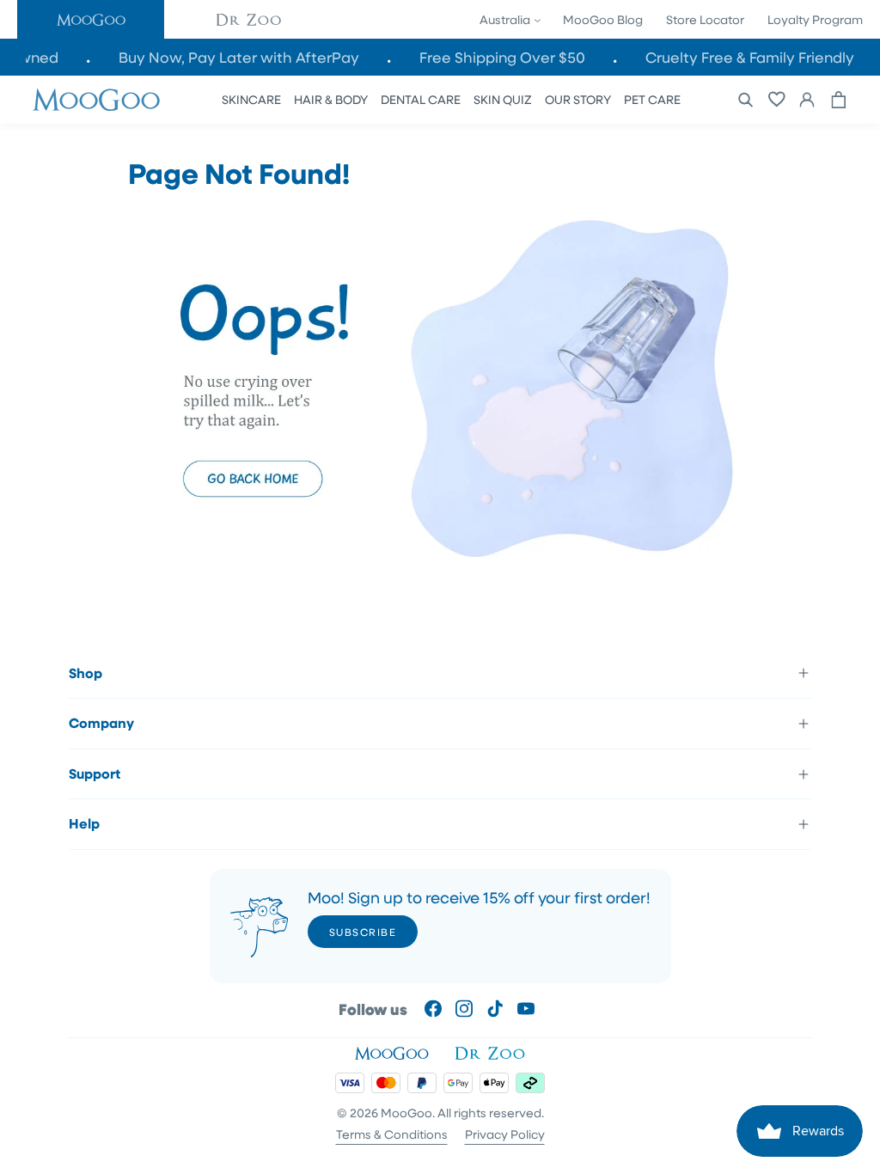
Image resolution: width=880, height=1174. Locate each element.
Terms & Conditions (392, 1134)
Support (94, 773)
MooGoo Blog (603, 19)
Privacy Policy (505, 1134)
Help (84, 823)
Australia (506, 19)
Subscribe (363, 932)
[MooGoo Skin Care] (96, 99)
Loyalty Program (815, 19)
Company (101, 722)
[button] (90, 19)
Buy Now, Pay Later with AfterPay (251, 57)
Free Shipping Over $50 (515, 57)
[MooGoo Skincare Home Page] (440, 567)
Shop (85, 672)
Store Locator (705, 19)
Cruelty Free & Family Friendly (762, 57)
